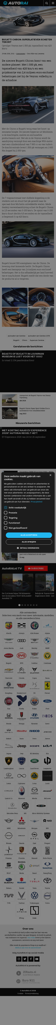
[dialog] (28, 512)
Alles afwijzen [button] (29, 542)
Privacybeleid (36, 502)
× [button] (50, 475)
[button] (28, 548)
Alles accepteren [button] (29, 535)
